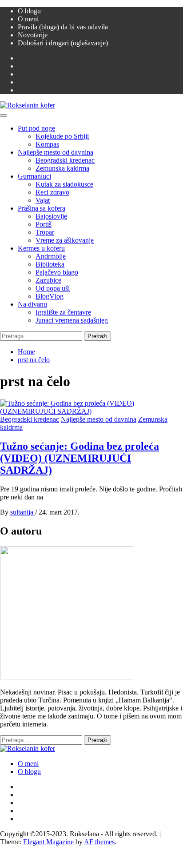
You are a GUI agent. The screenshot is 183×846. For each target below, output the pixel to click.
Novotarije (33, 35)
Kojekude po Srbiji (62, 136)
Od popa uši (53, 288)
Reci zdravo (52, 192)
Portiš (44, 224)
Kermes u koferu (41, 248)
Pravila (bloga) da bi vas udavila (63, 27)
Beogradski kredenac (65, 160)
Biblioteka (50, 264)
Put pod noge (36, 128)
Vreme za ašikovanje (65, 240)
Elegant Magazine (48, 842)
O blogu (29, 11)
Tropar (45, 232)
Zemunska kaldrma (62, 168)
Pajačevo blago (57, 272)
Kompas (47, 144)
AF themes (99, 842)
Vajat (43, 200)
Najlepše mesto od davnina (55, 152)
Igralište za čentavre (63, 312)
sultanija (22, 512)
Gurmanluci (34, 176)
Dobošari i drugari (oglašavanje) (63, 43)
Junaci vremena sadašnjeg (72, 320)
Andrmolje (51, 256)
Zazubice (48, 280)
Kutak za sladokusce (64, 184)
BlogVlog (50, 296)
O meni (28, 19)
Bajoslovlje (51, 216)
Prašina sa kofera (41, 208)
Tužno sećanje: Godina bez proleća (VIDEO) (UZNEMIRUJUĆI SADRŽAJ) (79, 458)
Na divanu (32, 304)
